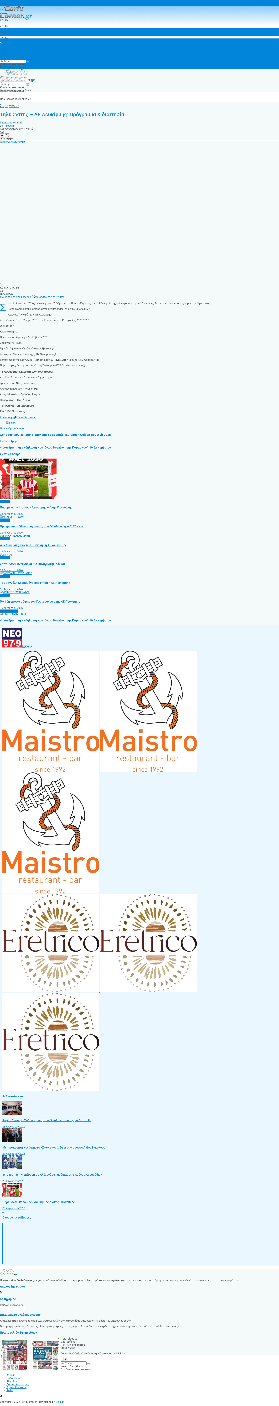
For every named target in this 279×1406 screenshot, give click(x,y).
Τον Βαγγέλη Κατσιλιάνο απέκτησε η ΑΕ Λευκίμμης (35, 583)
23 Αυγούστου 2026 (11, 513)
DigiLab (120, 1353)
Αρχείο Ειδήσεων (16, 52)
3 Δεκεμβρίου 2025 (11, 122)
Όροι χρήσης (13, 57)
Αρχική (10, 31)
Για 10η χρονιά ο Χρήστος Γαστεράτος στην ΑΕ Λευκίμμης (40, 601)
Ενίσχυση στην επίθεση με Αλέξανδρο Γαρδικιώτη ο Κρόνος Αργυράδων (52, 1174)
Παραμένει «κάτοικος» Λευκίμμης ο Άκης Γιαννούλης (36, 507)
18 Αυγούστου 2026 (11, 570)
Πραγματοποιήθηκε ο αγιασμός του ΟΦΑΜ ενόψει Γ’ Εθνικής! (42, 526)
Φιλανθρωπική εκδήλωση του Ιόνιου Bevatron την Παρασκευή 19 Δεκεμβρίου (55, 620)
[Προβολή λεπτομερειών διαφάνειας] (11, 422)
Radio (9, 55)
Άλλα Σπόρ (12, 46)
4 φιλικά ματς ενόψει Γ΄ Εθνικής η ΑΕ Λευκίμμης (33, 545)
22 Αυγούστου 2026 (11, 532)
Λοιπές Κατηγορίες (17, 56)
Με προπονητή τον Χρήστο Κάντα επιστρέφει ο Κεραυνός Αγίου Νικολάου (53, 1147)
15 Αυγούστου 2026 (11, 607)
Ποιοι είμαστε (69, 1338)
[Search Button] (27, 61)
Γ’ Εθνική (14, 106)
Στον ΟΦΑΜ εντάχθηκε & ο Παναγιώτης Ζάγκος (33, 564)
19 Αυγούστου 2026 (11, 551)
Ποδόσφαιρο (13, 43)
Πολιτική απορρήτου (73, 1344)
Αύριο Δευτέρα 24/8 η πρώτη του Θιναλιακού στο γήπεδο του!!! (46, 1120)
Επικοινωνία (68, 1347)
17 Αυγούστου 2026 (11, 589)
